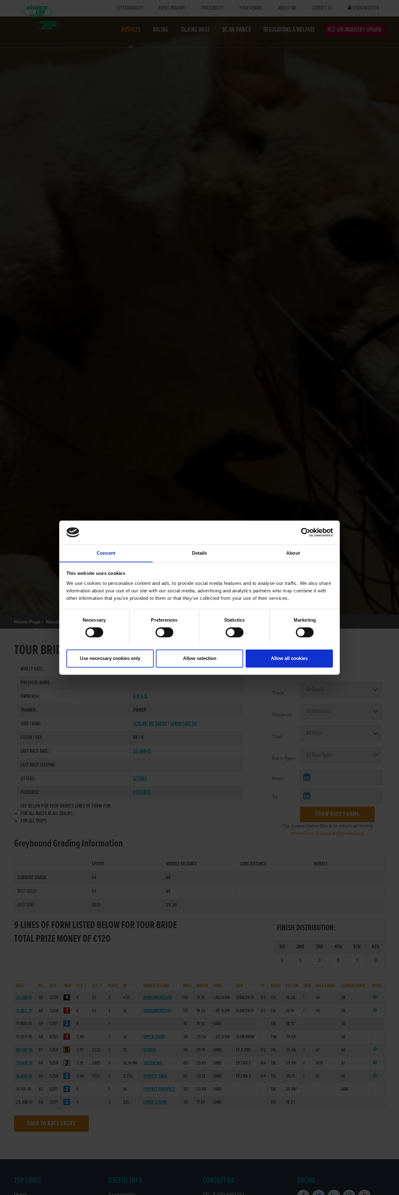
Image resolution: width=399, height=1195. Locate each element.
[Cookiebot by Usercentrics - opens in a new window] (305, 532)
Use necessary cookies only (110, 658)
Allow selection (199, 658)
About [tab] (293, 553)
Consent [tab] (106, 553)
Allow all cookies (289, 658)
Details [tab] (199, 553)
